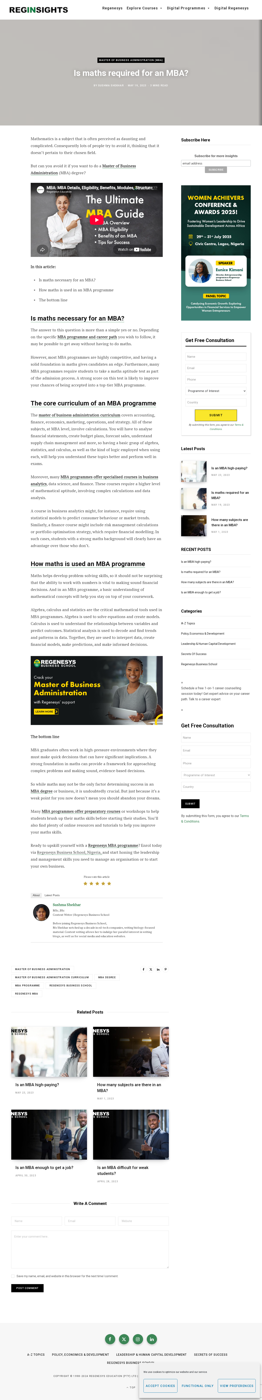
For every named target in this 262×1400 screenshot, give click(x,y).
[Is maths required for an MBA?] (196, 498)
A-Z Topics (188, 623)
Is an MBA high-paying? (37, 1084)
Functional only (198, 1386)
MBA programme (27, 985)
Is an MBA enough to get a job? (44, 1167)
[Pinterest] (165, 969)
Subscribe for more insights (216, 156)
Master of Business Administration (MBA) (131, 60)
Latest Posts (52, 895)
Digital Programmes (186, 8)
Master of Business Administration (42, 969)
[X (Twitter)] (124, 1339)
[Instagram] (138, 1339)
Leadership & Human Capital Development (208, 643)
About (36, 895)
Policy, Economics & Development (202, 633)
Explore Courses (142, 8)
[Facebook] (15, 150)
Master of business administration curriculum (52, 977)
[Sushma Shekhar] (41, 919)
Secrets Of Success (194, 654)
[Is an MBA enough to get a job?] (49, 1135)
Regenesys (112, 8)
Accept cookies (160, 1386)
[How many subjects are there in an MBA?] (131, 1052)
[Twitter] (15, 161)
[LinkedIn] (158, 969)
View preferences (236, 1386)
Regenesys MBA (26, 993)
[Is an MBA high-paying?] (49, 1052)
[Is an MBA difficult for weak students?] (131, 1135)
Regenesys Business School (71, 985)
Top (132, 1387)
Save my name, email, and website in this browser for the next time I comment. (67, 1276)
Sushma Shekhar (111, 85)
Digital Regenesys (232, 8)
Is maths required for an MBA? (230, 495)
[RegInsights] (38, 9)
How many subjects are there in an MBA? (229, 522)
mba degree (107, 977)
